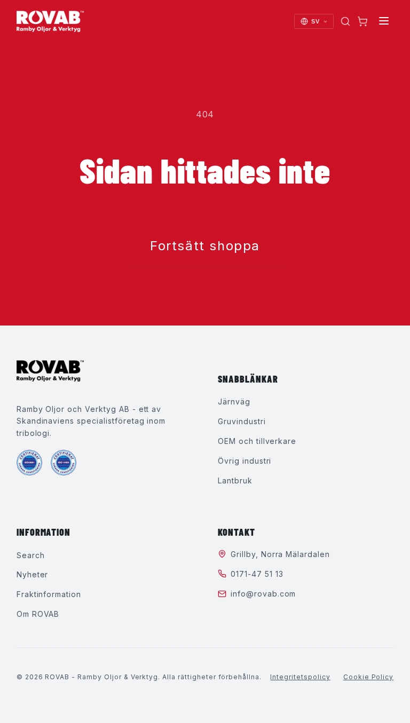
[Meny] (383, 21)
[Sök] (345, 21)
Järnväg (234, 401)
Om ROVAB (38, 613)
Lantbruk (235, 480)
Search (31, 555)
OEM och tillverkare (257, 441)
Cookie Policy (368, 677)
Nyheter (33, 574)
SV (315, 21)
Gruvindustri (242, 421)
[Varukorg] (362, 21)
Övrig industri (244, 460)
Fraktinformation (49, 594)
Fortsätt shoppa (205, 245)
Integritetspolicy (300, 677)
